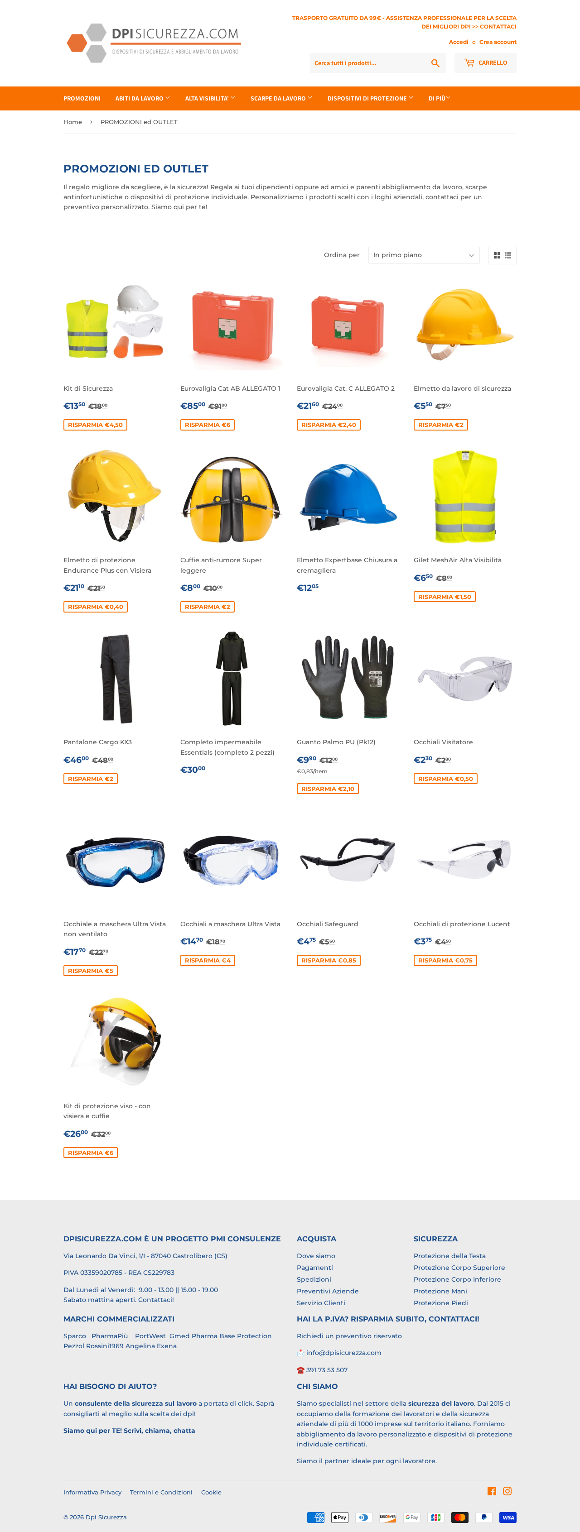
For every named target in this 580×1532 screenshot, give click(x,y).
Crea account (498, 41)
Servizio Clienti (321, 1303)
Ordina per (342, 255)
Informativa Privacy (92, 1492)
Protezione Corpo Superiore (459, 1268)
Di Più (437, 98)
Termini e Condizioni (161, 1492)
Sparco (74, 1336)
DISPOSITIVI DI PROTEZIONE (368, 98)
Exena (167, 1346)
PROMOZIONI (82, 98)
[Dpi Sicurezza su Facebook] (492, 1493)
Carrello (492, 62)
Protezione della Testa (450, 1256)
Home (72, 121)
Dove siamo (316, 1256)
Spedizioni (314, 1279)
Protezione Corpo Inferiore (457, 1279)
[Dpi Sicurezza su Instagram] (507, 1493)
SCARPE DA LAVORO (279, 98)
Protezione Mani (440, 1291)
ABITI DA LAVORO (140, 98)
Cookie (211, 1492)
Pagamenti (315, 1268)
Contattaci (155, 1300)
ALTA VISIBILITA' (207, 98)
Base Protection (245, 1336)
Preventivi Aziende (328, 1291)
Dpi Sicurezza (106, 1517)
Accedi (459, 41)
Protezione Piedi (441, 1303)
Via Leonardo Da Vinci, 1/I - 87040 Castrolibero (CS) (145, 1256)
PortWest (149, 1336)
